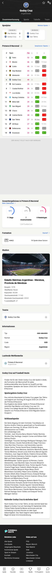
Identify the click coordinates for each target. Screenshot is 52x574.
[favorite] (43, 3)
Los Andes (16, 93)
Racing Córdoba (18, 97)
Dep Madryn (16, 71)
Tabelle (37, 19)
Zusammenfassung (10, 19)
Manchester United (33, 558)
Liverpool (29, 561)
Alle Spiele (8, 541)
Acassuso (16, 133)
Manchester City (32, 555)
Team (47, 19)
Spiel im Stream (10, 552)
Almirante (15, 75)
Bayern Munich (31, 544)
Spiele (26, 19)
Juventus (29, 552)
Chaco (14, 110)
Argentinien (43, 347)
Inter (27, 550)
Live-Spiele (8, 544)
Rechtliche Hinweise (11, 558)
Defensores (16, 128)
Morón (14, 62)
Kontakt (7, 555)
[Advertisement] (26, 168)
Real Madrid (30, 547)
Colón (14, 66)
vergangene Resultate (12, 547)
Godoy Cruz (16, 80)
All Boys (15, 124)
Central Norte (17, 115)
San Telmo (16, 119)
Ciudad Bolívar (17, 88)
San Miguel (16, 106)
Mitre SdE (15, 102)
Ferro (14, 57)
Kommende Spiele (11, 550)
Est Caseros (16, 84)
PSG (27, 541)
